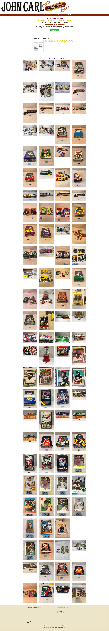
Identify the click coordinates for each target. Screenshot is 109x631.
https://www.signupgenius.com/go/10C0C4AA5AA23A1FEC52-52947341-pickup (58, 43)
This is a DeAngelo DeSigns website (61, 627)
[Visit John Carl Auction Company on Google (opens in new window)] (30, 622)
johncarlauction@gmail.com (61, 612)
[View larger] (30, 65)
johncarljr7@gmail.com (60, 611)
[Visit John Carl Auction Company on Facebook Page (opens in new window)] (28, 622)
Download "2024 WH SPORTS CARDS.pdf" (50, 44)
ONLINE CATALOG (54, 30)
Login (54, 628)
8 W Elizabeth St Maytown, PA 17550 (62, 607)
